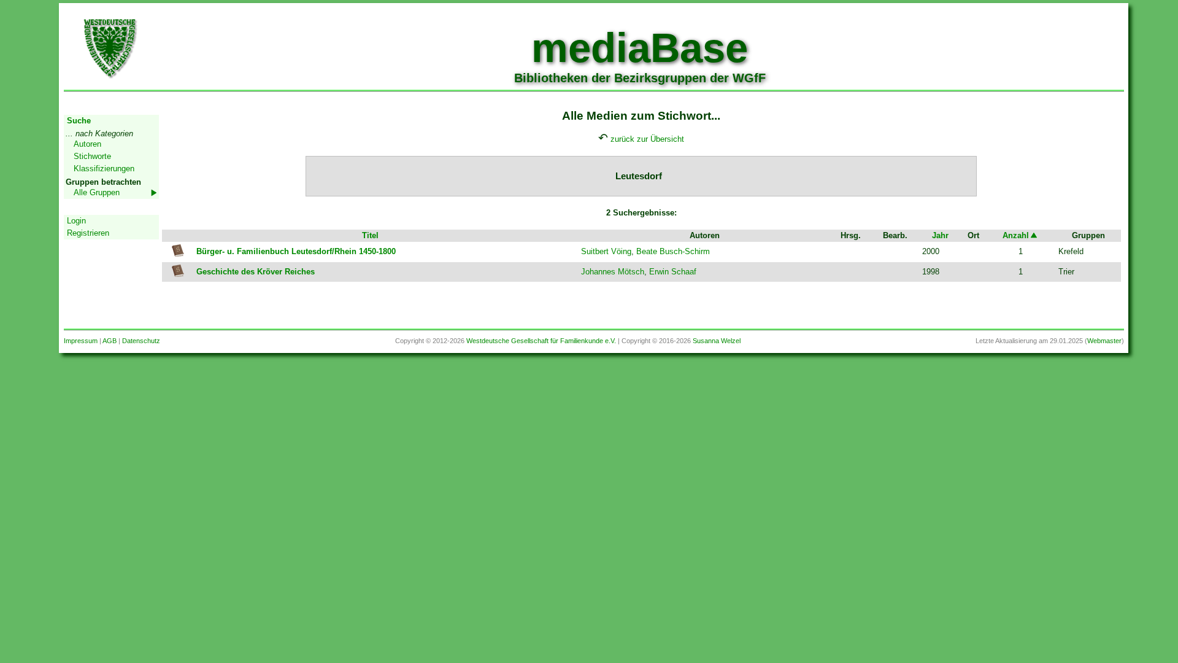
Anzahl (1016, 235)
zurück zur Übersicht (647, 139)
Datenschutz (141, 340)
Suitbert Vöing (606, 251)
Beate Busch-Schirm (673, 251)
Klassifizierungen (104, 168)
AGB (109, 340)
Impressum (81, 340)
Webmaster (1104, 340)
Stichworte (92, 156)
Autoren (87, 144)
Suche (79, 120)
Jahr (940, 235)
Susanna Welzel (717, 340)
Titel (370, 235)
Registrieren (88, 233)
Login (76, 220)
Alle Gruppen (97, 192)
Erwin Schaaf (672, 271)
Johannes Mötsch (612, 271)
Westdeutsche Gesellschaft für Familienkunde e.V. (541, 340)
